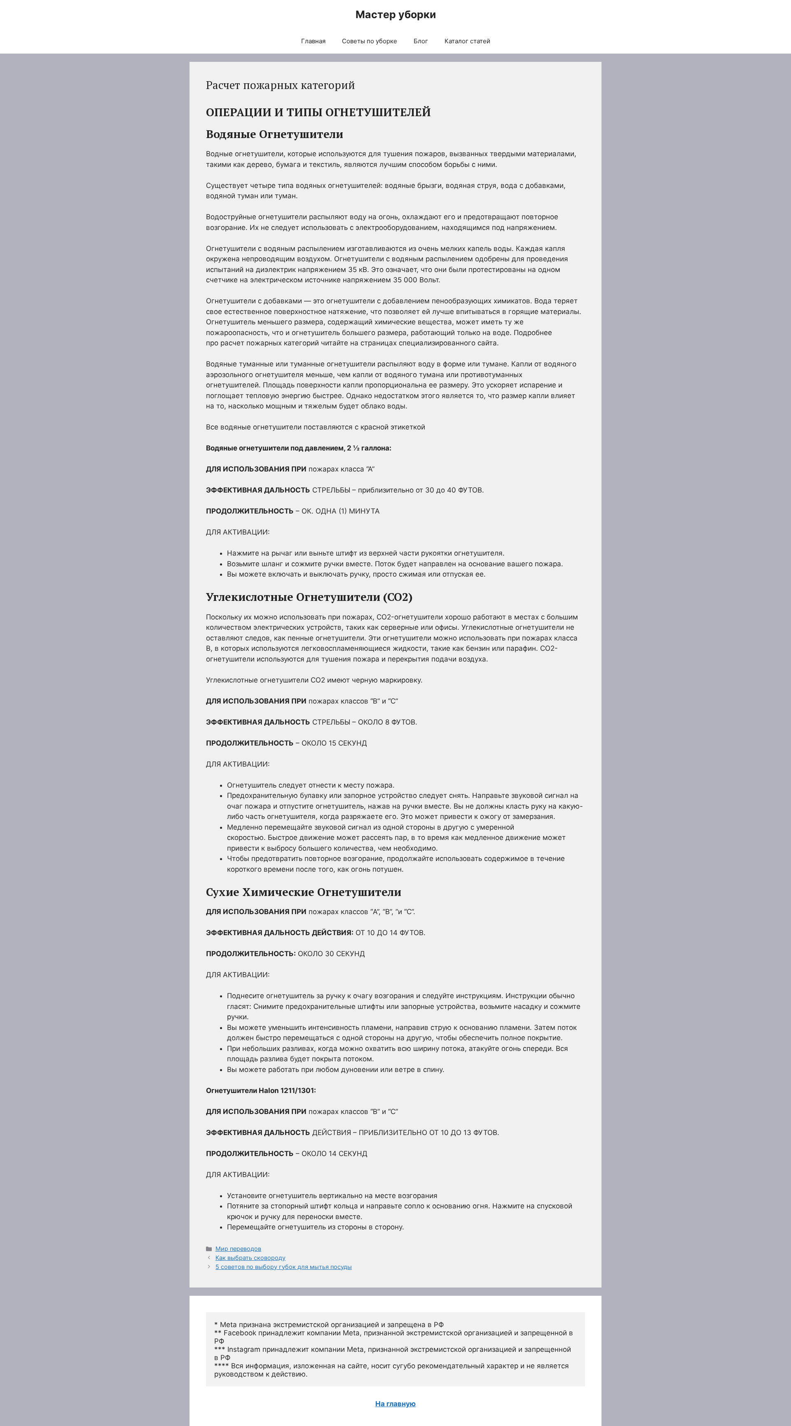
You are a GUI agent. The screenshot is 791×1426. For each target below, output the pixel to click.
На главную (395, 1404)
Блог (421, 41)
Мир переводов (238, 1248)
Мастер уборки (396, 14)
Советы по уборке (369, 41)
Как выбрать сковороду (250, 1257)
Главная (313, 41)
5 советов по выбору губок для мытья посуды (283, 1266)
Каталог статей (467, 41)
